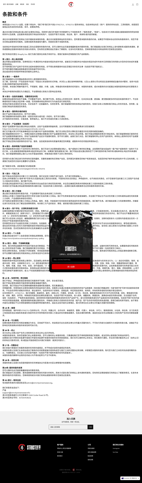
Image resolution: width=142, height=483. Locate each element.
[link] (71, 248)
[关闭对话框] (91, 212)
